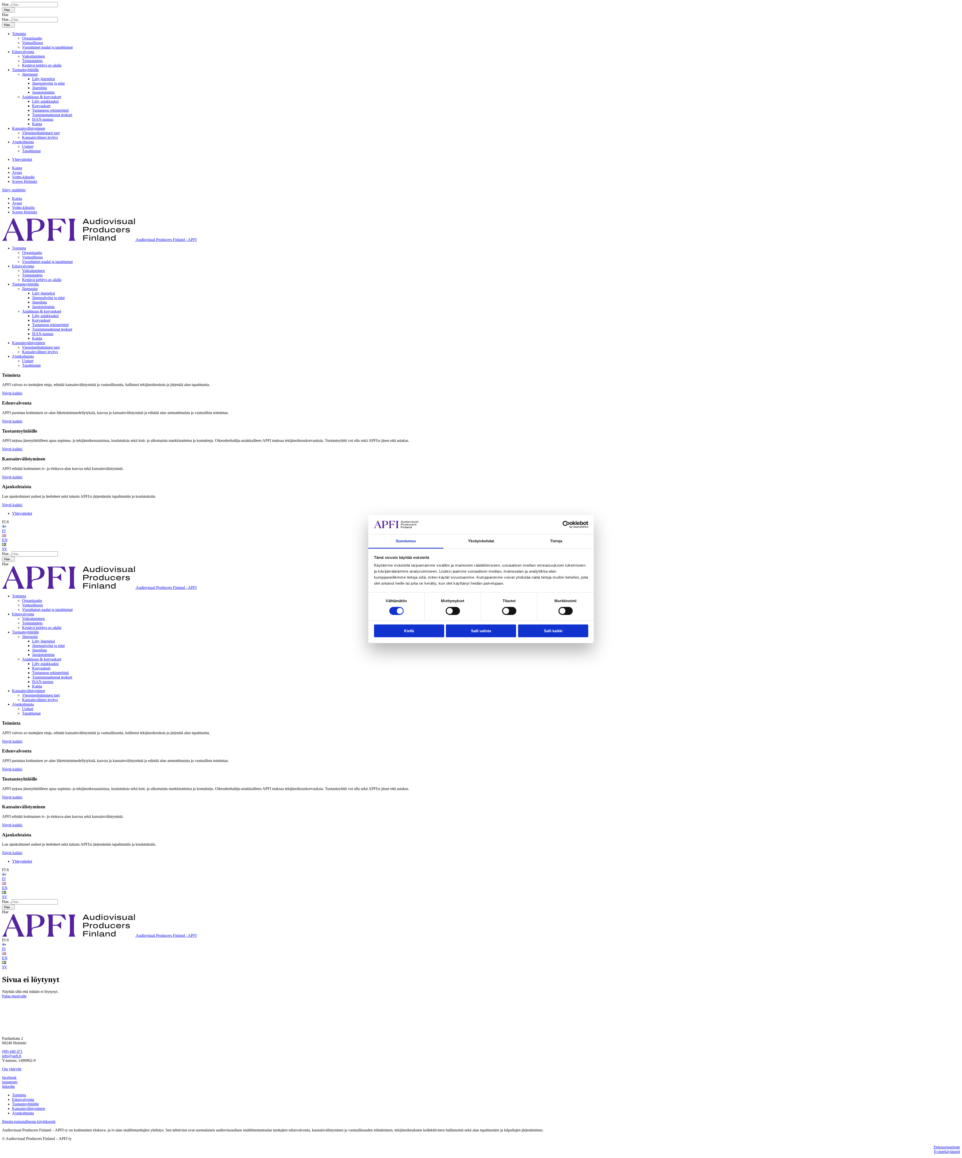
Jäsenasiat (30, 74)
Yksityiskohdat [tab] (481, 541)
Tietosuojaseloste (946, 1147)
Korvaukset (41, 106)
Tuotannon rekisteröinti (50, 110)
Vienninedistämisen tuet (41, 133)
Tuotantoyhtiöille (25, 70)
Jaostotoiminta (43, 92)
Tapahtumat (31, 151)
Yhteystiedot (22, 159)
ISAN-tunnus (42, 119)
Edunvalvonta (23, 52)
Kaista (37, 124)
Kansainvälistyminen (28, 128)
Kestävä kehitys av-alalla (41, 65)
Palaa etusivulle (14, 996)
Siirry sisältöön (14, 190)
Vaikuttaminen (33, 56)
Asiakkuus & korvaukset (41, 97)
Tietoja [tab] (556, 541)
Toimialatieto (32, 61)
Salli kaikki (553, 631)
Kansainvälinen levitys (40, 137)
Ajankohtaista (23, 142)
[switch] (453, 611)
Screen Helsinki (24, 181)
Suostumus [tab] (406, 541)
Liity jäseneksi (43, 79)
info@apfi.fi (11, 1056)
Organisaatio (32, 38)
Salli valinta (481, 631)
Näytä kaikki (12, 393)
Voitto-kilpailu (23, 177)
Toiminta (19, 34)
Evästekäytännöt (947, 1151)
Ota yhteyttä (11, 1069)
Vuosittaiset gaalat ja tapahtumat (47, 47)
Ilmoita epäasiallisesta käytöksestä (28, 1121)
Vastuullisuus (32, 43)
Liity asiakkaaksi (45, 101)
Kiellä (409, 631)
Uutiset (27, 146)
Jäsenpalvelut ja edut (48, 83)
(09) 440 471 (12, 1051)
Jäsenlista (39, 88)
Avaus (17, 172)
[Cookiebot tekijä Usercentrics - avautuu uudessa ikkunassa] (566, 524)
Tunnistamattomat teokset (52, 115)
